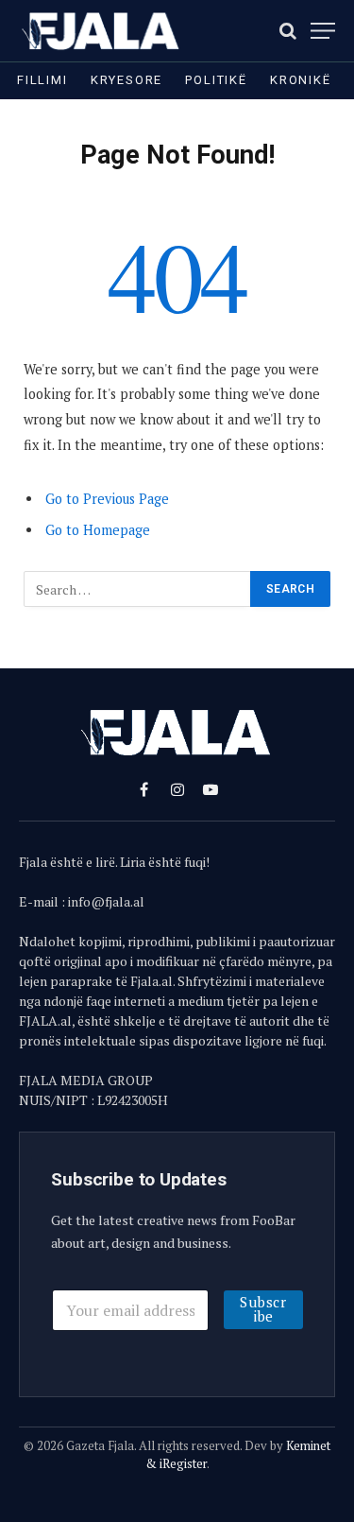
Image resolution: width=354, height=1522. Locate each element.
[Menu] (323, 30)
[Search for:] (138, 589)
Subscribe (263, 1308)
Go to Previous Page (107, 499)
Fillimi (42, 80)
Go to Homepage (97, 530)
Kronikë (300, 80)
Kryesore (127, 80)
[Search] (288, 30)
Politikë (216, 80)
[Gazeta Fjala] (102, 30)
